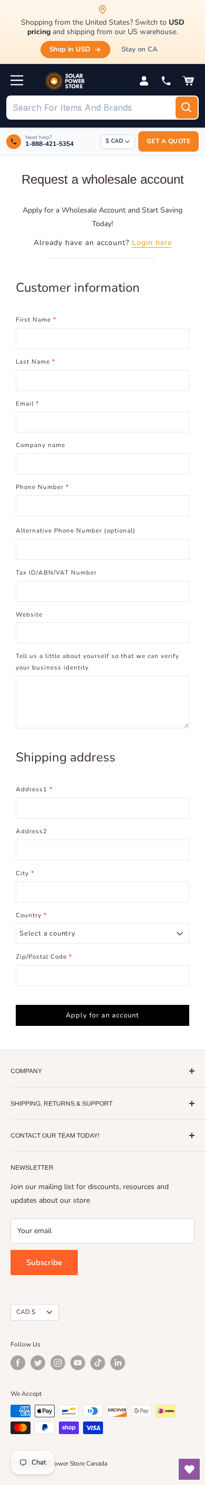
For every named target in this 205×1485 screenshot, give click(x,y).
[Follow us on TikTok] (97, 1362)
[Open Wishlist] (189, 1469)
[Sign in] (144, 80)
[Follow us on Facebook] (18, 1362)
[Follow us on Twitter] (37, 1362)
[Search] (187, 108)
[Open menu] (16, 80)
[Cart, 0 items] (188, 80)
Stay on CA (139, 49)
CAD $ (25, 1312)
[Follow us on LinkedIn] (117, 1362)
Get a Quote (168, 141)
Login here (152, 243)
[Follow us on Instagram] (57, 1362)
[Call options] (166, 80)
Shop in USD (69, 49)
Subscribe (44, 1262)
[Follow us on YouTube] (77, 1362)
